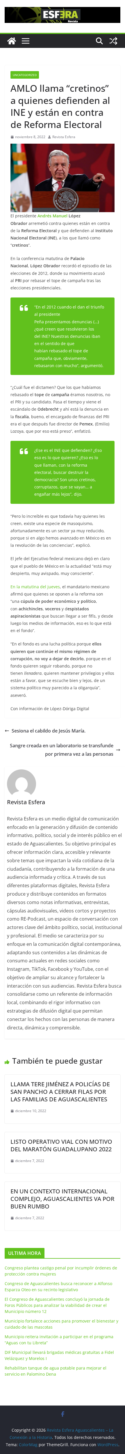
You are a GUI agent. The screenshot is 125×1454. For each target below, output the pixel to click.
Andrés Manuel (52, 216)
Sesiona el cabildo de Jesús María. (48, 731)
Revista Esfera (63, 136)
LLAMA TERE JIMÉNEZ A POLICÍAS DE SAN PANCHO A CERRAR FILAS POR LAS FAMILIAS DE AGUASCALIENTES (60, 1091)
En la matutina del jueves (35, 586)
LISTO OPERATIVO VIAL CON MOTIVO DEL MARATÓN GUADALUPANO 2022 (61, 1145)
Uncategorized (25, 75)
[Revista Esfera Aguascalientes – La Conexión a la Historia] (12, 41)
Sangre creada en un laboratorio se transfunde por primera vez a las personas (61, 749)
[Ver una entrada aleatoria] (113, 41)
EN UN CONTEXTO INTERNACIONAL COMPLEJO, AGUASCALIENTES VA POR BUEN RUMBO (62, 1198)
